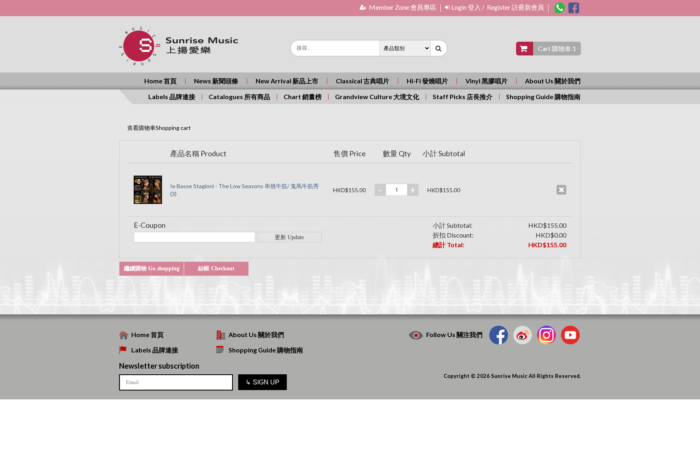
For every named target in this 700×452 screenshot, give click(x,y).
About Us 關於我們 (552, 81)
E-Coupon (150, 225)
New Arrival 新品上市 (287, 81)
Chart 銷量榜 (303, 96)
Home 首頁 (160, 81)
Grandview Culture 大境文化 (377, 96)
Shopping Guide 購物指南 (543, 96)
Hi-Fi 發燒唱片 (427, 81)
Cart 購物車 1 (557, 48)
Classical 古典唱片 (362, 81)
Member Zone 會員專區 (402, 7)
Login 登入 (466, 7)
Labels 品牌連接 (171, 96)
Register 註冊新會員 (515, 7)
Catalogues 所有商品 (239, 96)
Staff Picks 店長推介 (463, 96)
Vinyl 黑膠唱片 (486, 81)
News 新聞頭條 (216, 81)
